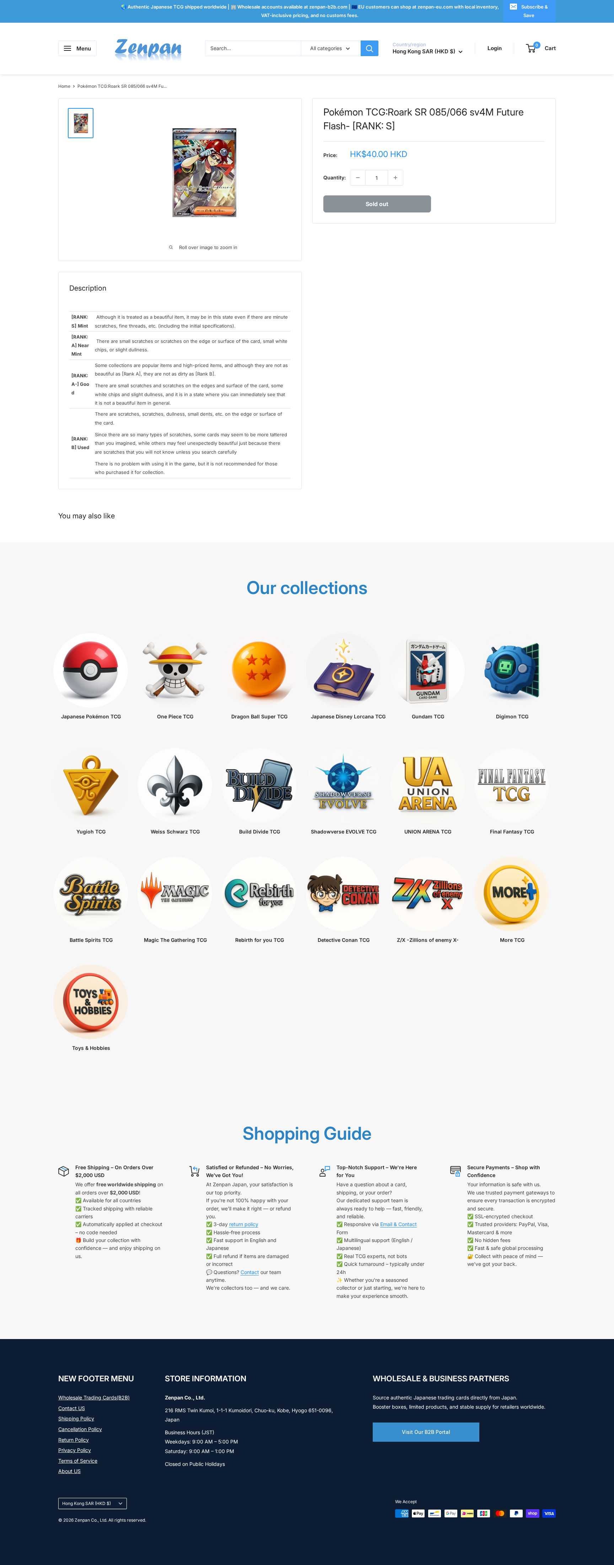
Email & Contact (398, 1224)
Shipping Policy (76, 1418)
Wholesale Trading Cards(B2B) (94, 1397)
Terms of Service (77, 1461)
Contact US (71, 1408)
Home (64, 86)
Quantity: (334, 177)
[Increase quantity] (395, 177)
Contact (250, 1272)
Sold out (377, 203)
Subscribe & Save (534, 11)
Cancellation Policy (80, 1429)
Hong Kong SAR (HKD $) (86, 1503)
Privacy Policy (74, 1450)
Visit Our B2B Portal (426, 1432)
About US (69, 1471)
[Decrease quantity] (357, 177)
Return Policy (73, 1440)
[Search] (369, 48)
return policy (243, 1224)
